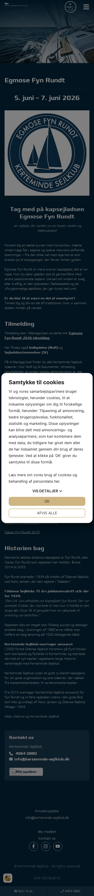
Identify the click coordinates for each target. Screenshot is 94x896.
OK (47, 501)
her (56, 481)
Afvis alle (47, 513)
